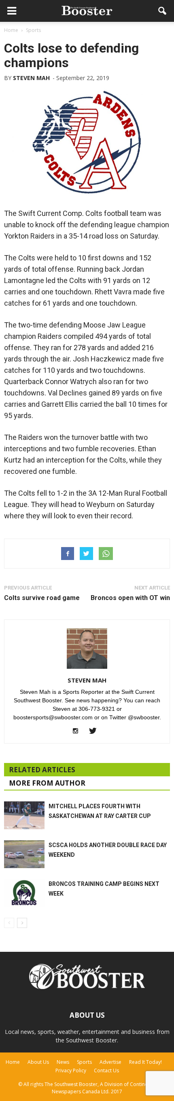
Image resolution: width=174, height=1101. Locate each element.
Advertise (110, 1062)
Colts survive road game (42, 598)
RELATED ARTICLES (42, 769)
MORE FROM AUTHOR (47, 783)
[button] (162, 11)
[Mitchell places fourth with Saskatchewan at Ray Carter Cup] (24, 815)
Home (13, 1062)
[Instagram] (78, 731)
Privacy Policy (70, 1070)
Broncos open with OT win (130, 598)
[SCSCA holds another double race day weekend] (24, 854)
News (63, 1062)
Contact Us (106, 1070)
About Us (38, 1062)
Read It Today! (145, 1062)
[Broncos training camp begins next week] (24, 893)
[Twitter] (95, 731)
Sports (84, 1062)
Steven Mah (31, 78)
